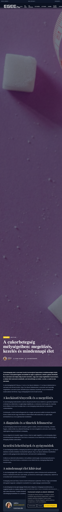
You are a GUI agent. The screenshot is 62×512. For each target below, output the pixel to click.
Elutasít (40, 505)
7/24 (21, 6)
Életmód (37, 6)
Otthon (44, 6)
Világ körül (55, 6)
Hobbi (49, 6)
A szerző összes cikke (18, 508)
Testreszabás (32, 505)
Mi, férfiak (31, 6)
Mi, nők (25, 6)
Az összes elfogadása (50, 505)
